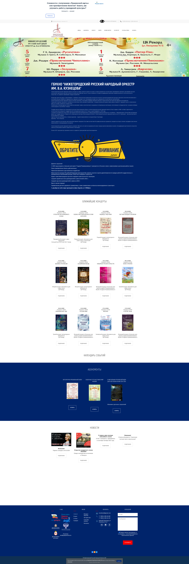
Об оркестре (116, 30)
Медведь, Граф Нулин (106, 214)
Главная (75, 514)
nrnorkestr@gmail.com (105, 513)
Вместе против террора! (58, 183)
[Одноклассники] (94, 552)
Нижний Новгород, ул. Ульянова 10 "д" (60, 21)
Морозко (105, 311)
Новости (93, 30)
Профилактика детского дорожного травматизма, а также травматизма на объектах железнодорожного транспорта (82, 185)
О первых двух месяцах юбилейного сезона (105, 436)
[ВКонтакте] (92, 552)
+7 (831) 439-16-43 (134, 21)
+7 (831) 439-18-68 (126, 21)
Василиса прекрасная (61, 264)
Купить (72, 407)
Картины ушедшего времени (127, 214)
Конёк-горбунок (127, 264)
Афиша (79, 30)
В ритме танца (128, 311)
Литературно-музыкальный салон (72, 379)
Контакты (134, 30)
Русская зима (83, 311)
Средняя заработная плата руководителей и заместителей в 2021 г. (69, 178)
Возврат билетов (107, 30)
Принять (119, 561)
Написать (50, 15)
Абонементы (86, 30)
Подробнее (124, 55)
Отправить (128, 542)
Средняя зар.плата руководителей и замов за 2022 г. (65, 181)
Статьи (75, 518)
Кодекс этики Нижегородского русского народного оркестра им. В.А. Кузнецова (73, 176)
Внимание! (61, 448)
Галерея (99, 30)
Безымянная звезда (83, 264)
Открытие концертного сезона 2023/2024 (83, 450)
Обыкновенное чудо (61, 311)
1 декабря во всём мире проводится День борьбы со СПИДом (71, 188)
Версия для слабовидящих (110, 21)
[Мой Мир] (96, 552)
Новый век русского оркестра (105, 264)
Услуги (75, 516)
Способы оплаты (125, 30)
